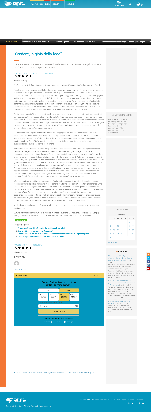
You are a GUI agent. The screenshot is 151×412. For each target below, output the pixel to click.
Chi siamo (82, 400)
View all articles (20, 269)
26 (125, 234)
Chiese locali (48, 73)
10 (118, 226)
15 (110, 230)
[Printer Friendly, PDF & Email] (21, 220)
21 (133, 230)
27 (129, 234)
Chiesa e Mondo (58, 4)
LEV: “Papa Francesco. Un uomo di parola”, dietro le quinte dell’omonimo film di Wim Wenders (121, 283)
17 (118, 230)
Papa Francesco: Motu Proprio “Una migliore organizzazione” (106, 42)
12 (125, 226)
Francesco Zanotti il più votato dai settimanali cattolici (41, 228)
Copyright (130, 400)
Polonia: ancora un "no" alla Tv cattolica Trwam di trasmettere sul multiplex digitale (53, 234)
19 (125, 230)
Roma (47, 4)
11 (122, 226)
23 (114, 234)
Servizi (113, 400)
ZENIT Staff (36, 73)
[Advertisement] (75, 23)
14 (133, 226)
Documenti (70, 4)
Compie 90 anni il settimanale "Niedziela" (35, 231)
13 (129, 226)
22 (110, 234)
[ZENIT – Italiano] (17, 4)
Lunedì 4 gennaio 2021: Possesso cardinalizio (53, 42)
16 (114, 230)
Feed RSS (122, 251)
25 (122, 234)
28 (133, 234)
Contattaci (139, 400)
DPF (88, 400)
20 (129, 230)
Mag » (115, 242)
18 (122, 230)
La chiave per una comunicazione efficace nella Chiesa (41, 236)
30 (114, 238)
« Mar (110, 242)
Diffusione (95, 400)
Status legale (121, 400)
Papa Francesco (37, 4)
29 (110, 238)
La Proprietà (104, 400)
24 (118, 234)
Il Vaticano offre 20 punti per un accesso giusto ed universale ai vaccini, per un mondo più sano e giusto (121, 258)
